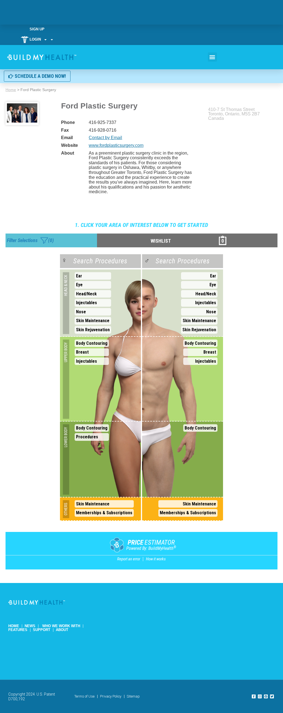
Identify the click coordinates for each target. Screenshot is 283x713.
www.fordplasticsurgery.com (116, 145)
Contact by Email (105, 137)
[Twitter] (272, 696)
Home (11, 90)
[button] (212, 57)
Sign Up (37, 29)
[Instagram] (260, 696)
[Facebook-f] (254, 696)
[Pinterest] (266, 696)
